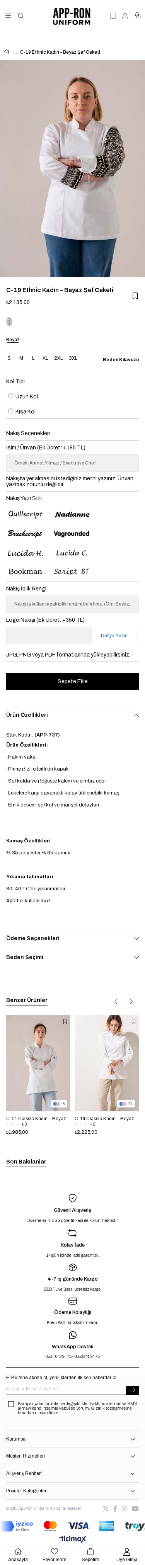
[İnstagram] (124, 1508)
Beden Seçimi (24, 957)
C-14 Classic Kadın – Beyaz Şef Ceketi (107, 1118)
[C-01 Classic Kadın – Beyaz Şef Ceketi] (38, 1063)
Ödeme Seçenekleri (33, 938)
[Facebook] (115, 1508)
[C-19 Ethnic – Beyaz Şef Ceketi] (9, 321)
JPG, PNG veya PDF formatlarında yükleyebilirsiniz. (68, 655)
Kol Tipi (15, 381)
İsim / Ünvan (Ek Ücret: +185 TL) (45, 448)
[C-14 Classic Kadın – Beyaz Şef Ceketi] (107, 1063)
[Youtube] (135, 1508)
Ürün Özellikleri (27, 715)
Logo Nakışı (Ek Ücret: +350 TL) (45, 620)
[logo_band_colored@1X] (72, 1526)
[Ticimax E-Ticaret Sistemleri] (72, 1540)
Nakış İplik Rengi (26, 589)
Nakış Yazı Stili (24, 498)
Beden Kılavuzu (121, 359)
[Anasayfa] (13, 52)
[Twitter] (105, 1508)
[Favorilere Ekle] (135, 296)
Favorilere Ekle (65, 1021)
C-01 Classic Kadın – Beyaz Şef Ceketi (38, 1118)
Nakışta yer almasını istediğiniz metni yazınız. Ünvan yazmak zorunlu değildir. (69, 481)
